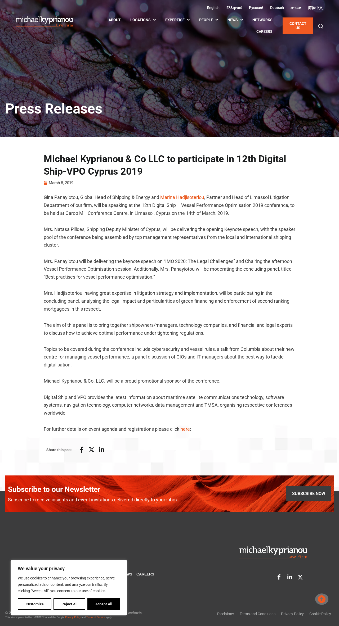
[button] (320, 26)
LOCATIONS (140, 20)
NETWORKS (262, 20)
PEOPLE (206, 20)
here (185, 429)
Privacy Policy (73, 617)
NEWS (233, 20)
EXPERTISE (175, 20)
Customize (35, 604)
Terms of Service (95, 617)
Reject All (69, 604)
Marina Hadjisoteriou (182, 197)
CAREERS (264, 31)
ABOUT (115, 20)
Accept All (103, 604)
